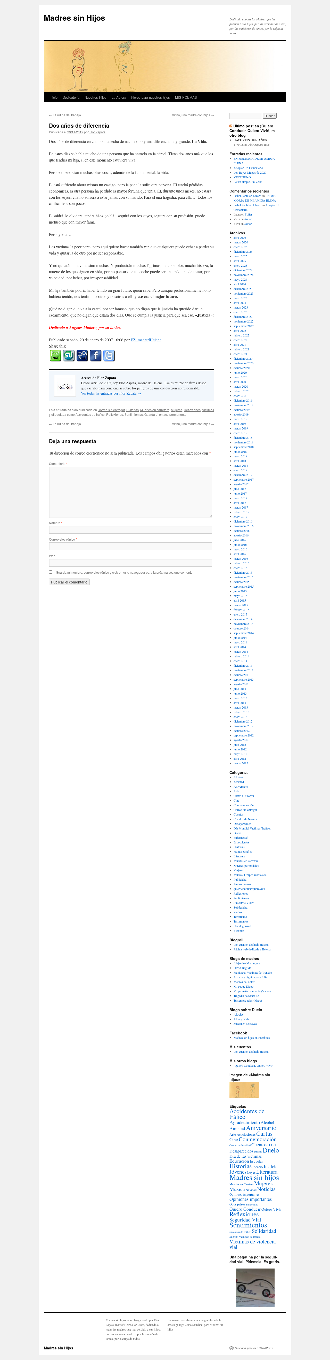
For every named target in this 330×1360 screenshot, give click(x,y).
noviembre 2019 (243, 405)
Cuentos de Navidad (246, 819)
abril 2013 (240, 703)
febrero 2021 (241, 349)
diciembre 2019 (243, 400)
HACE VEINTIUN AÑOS (250, 140)
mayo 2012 (240, 754)
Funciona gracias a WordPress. (254, 1348)
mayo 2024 (240, 279)
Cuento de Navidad (240, 1145)
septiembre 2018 (244, 447)
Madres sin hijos (254, 1177)
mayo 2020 (240, 377)
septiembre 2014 (244, 633)
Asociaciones (246, 1134)
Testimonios (241, 921)
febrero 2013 (241, 712)
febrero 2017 (241, 512)
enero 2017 (240, 516)
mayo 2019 (240, 419)
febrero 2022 (241, 335)
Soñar (248, 214)
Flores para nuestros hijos (150, 97)
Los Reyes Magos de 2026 (250, 172)
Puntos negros (242, 884)
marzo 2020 (241, 386)
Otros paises (237, 1204)
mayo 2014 (240, 642)
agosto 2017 (241, 484)
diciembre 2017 (243, 475)
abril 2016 (240, 554)
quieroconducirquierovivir (249, 889)
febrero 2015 (241, 610)
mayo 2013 (240, 698)
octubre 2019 (242, 410)
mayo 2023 (240, 298)
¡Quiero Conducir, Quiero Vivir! (254, 1065)
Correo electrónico (63, 539)
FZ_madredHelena (146, 339)
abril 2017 (240, 503)
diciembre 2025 (243, 251)
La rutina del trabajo (65, 115)
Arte (236, 791)
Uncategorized (242, 926)
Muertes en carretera (154, 410)
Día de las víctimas (245, 1156)
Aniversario (241, 786)
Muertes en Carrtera (241, 1184)
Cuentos (239, 814)
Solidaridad (241, 907)
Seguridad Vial (245, 1219)
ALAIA (238, 1014)
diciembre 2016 (243, 521)
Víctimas (208, 410)
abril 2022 (240, 330)
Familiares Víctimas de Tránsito (253, 972)
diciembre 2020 (243, 358)
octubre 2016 (242, 530)
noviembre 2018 (243, 442)
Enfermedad (241, 837)
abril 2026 (240, 237)
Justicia (270, 1166)
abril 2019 (240, 423)
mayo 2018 (240, 456)
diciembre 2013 (243, 665)
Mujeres (176, 410)
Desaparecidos (242, 823)
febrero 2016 (241, 563)
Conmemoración (244, 805)
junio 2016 (240, 544)
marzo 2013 (241, 707)
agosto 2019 (241, 414)
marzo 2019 (241, 428)
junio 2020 (240, 372)
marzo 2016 (241, 558)
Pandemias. (252, 1204)
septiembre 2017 (244, 479)
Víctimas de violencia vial (252, 1244)
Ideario (257, 1166)
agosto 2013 (241, 684)
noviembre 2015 (243, 577)
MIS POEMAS (186, 97)
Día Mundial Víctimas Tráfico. (252, 828)
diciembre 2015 (243, 572)
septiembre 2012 (244, 735)
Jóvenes (237, 1171)
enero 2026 (240, 247)
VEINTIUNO (242, 177)
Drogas (258, 1151)
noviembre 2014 (243, 623)
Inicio (53, 97)
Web (52, 556)
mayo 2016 (240, 549)
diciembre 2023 (243, 289)
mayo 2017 (240, 498)
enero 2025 (240, 265)
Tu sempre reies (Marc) (248, 1000)
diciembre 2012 (243, 721)
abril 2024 (240, 284)
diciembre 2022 (243, 316)
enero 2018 (240, 470)
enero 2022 (240, 340)
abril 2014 (240, 647)
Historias (132, 410)
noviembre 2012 (243, 726)
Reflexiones (192, 410)
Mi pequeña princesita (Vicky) (252, 991)
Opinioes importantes (244, 1194)
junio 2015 (240, 591)
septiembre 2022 (244, 326)
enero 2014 (240, 661)
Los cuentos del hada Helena (251, 944)
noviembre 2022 (243, 321)
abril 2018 (240, 461)
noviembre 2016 (243, 526)
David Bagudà (242, 968)
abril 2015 (240, 600)
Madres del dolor (244, 982)
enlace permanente (172, 414)
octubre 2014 (242, 628)
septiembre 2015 (244, 586)
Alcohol (238, 777)
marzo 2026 (241, 242)
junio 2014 (240, 637)
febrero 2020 (241, 391)
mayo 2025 (240, 256)
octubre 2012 (242, 730)
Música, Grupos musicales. (250, 875)
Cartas (264, 1133)
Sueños (233, 1237)
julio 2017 (240, 489)
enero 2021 (240, 354)
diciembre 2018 (243, 437)
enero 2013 (240, 716)
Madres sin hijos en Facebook (252, 1037)
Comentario (58, 463)
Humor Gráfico (243, 851)
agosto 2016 (241, 535)
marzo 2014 (241, 651)
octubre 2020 (242, 368)
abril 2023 (240, 303)
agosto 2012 (241, 740)
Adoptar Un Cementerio (248, 168)
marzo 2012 (241, 763)
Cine (236, 800)
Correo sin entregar (111, 410)
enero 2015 (240, 614)
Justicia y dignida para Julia (250, 977)
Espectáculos (241, 842)
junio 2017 (240, 493)
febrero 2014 (241, 656)
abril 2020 (240, 382)
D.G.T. (272, 1144)
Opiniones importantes (250, 1199)
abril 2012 (240, 758)
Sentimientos (134, 414)
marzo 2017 (241, 507)
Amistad (239, 782)
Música (237, 1189)
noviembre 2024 (243, 275)
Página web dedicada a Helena (252, 949)
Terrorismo (240, 917)
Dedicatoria (71, 97)
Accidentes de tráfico (90, 414)
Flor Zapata (97, 132)
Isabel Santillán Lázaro (247, 196)
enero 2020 (240, 396)
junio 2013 (240, 693)
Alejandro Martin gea (247, 963)
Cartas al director (244, 796)
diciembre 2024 (243, 270)
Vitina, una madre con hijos (193, 115)
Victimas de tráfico (249, 1237)
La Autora (119, 97)
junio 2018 (240, 451)
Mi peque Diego (243, 986)
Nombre (55, 522)
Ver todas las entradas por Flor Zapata (111, 393)
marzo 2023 (241, 307)
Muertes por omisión (246, 865)
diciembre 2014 (243, 619)
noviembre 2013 (243, 670)
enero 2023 (240, 312)
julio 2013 (240, 689)
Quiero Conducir (245, 1209)
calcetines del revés (245, 1023)
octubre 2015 (242, 582)
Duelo (237, 833)
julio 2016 (240, 540)
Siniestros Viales (244, 903)
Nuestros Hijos (95, 97)
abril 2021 (240, 344)
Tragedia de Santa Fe (246, 996)
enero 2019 (240, 433)
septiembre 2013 (244, 679)
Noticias (266, 1189)
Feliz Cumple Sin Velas (248, 182)
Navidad (251, 1190)
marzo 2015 (241, 605)
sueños (238, 912)
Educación (239, 1161)
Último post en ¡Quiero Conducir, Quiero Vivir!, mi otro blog (252, 130)
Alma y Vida (241, 1019)
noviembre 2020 (243, 363)
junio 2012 (240, 749)
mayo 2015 (240, 596)
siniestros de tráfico (240, 1232)
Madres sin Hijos (74, 17)
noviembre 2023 (243, 293)
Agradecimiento (244, 1122)
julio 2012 (240, 744)
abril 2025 (240, 261)
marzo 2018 (241, 465)
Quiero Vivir (271, 1209)
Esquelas (256, 1161)
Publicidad (240, 879)
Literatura (239, 856)
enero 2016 (240, 568)
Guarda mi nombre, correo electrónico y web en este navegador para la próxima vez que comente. (124, 572)
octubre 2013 (242, 675)
